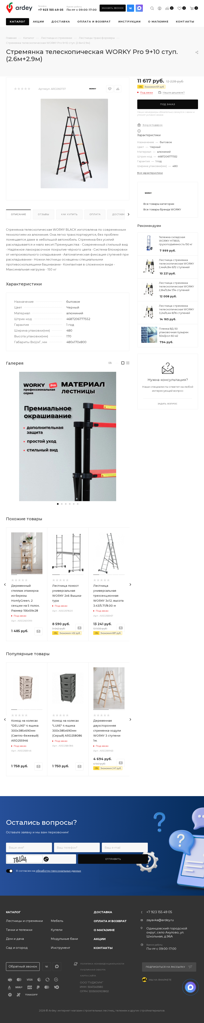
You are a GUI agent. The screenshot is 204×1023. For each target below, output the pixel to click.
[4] (25, 88)
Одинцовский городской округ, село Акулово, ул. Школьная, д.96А (166, 932)
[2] (18, 88)
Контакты (103, 948)
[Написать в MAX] (190, 987)
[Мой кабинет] (159, 8)
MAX (139, 8)
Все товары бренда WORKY (162, 209)
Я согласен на (48, 870)
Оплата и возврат (110, 921)
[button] (58, 504)
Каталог (13, 912)
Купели (56, 930)
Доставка (119, 214)
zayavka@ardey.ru (160, 920)
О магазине (104, 930)
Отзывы (43, 214)
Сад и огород (17, 948)
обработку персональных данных (58, 870)
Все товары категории (158, 203)
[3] (22, 88)
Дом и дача (15, 939)
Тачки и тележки (19, 930)
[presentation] (5, 585)
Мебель (57, 921)
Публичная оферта (93, 969)
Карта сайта (88, 975)
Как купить (69, 214)
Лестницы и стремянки (24, 921)
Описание (18, 214)
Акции (100, 939)
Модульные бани (64, 939)
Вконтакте (130, 8)
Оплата (95, 214)
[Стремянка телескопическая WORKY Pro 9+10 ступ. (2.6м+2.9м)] (74, 143)
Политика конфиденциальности (102, 963)
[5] (28, 88)
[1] (15, 88)
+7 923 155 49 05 (50, 10)
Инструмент (60, 948)
